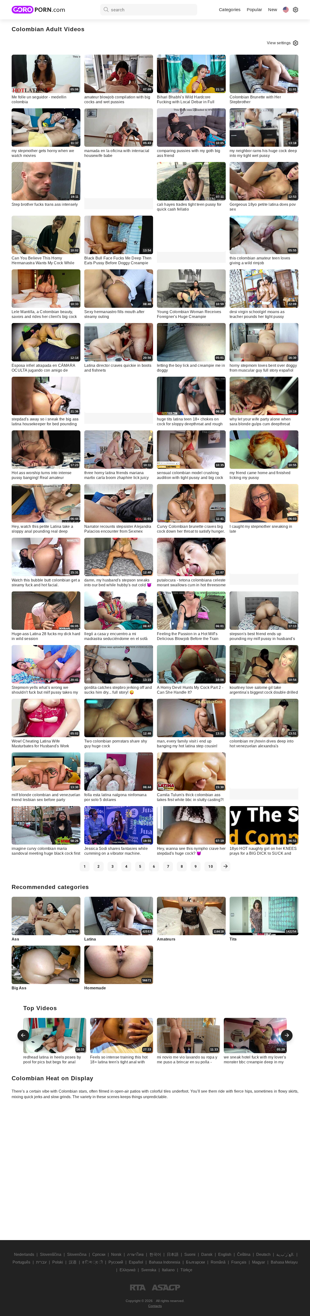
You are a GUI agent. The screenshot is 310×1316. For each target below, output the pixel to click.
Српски (98, 1254)
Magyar (258, 1262)
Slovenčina (76, 1254)
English (224, 1254)
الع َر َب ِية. (285, 1254)
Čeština (243, 1254)
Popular (254, 9)
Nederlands (24, 1254)
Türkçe (186, 1270)
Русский (115, 1262)
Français (238, 1262)
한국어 (155, 1254)
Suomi (189, 1254)
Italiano (168, 1270)
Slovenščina (50, 1254)
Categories (230, 9)
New (272, 9)
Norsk (116, 1254)
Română (218, 1262)
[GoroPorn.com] (38, 10)
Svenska (148, 1270)
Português (21, 1262)
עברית (41, 1262)
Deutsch (263, 1254)
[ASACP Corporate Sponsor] (166, 1287)
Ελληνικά (127, 1270)
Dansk (206, 1254)
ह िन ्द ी (92, 1262)
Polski (57, 1262)
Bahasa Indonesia (164, 1262)
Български (195, 1262)
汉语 (73, 1262)
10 (210, 866)
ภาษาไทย (135, 1254)
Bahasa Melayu (284, 1262)
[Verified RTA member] (138, 1287)
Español (136, 1262)
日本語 (172, 1254)
